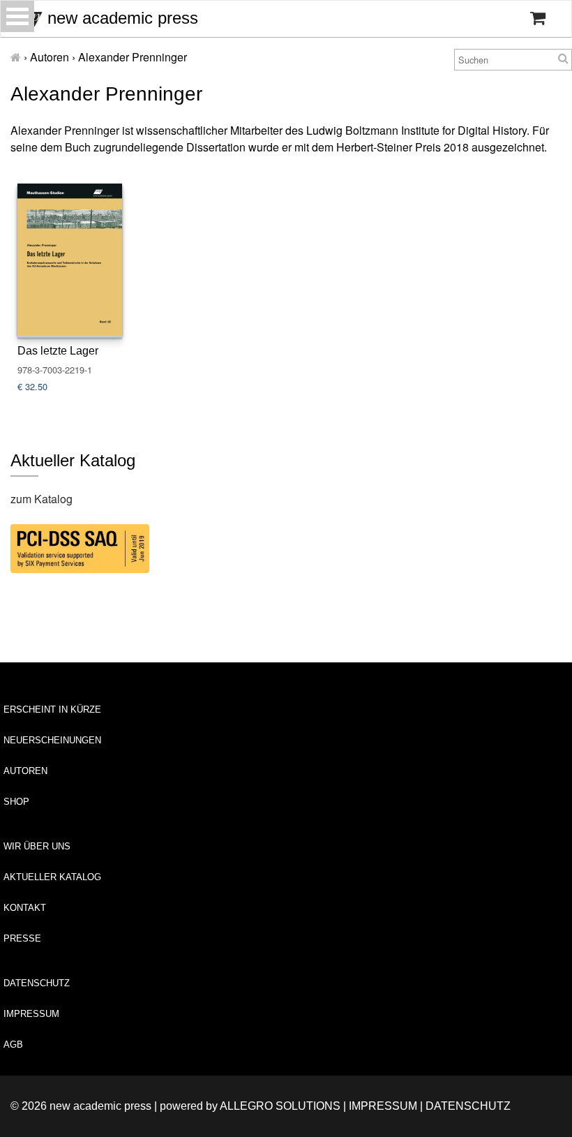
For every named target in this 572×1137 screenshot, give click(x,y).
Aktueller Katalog (52, 877)
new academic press (120, 17)
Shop (16, 801)
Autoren (25, 771)
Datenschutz (36, 983)
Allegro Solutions (280, 1106)
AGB (13, 1044)
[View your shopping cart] (537, 18)
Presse (22, 938)
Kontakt (24, 907)
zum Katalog (41, 499)
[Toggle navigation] (17, 16)
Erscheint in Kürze (52, 709)
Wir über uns (36, 846)
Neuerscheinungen (52, 740)
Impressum (31, 1014)
